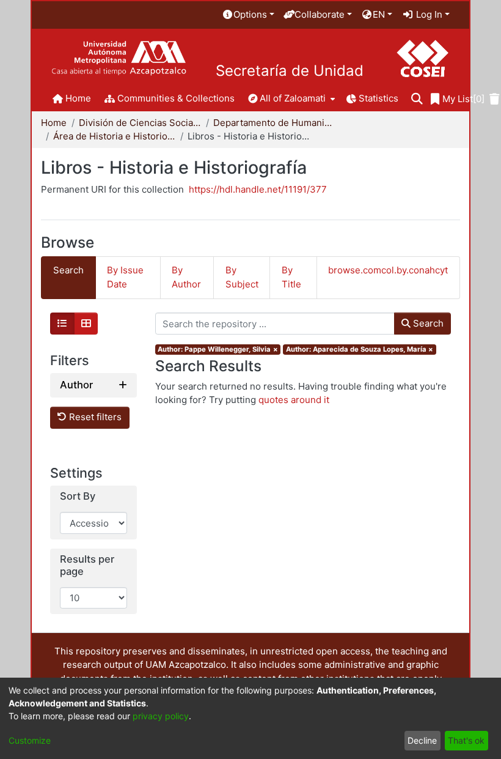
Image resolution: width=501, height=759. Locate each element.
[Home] (119, 58)
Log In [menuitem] (428, 14)
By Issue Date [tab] (125, 277)
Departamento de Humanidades (274, 122)
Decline (422, 740)
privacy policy (161, 716)
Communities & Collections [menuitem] (176, 98)
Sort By (77, 496)
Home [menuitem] (78, 98)
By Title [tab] (291, 277)
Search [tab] (68, 270)
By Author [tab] (186, 277)
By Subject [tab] (241, 277)
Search (427, 323)
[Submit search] (417, 99)
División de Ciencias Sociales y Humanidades (140, 122)
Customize (30, 740)
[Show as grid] (86, 324)
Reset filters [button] (94, 417)
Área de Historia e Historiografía (114, 136)
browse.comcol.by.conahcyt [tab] (388, 270)
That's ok (466, 740)
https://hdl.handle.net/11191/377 (258, 189)
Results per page (87, 565)
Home (54, 122)
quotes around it (293, 399)
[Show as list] (62, 324)
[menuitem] (248, 15)
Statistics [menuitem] (378, 98)
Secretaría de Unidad (290, 71)
